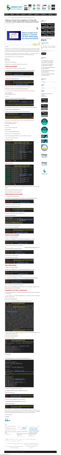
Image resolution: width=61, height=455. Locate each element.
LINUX (17, 14)
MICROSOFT (23, 14)
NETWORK (30, 14)
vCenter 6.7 (20, 439)
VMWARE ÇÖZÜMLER (33, 439)
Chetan (5, 454)
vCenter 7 (24, 439)
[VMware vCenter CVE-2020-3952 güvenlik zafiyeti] (10, 428)
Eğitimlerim (43, 14)
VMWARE (12, 14)
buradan (28, 54)
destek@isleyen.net (44, 96)
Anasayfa (6, 14)
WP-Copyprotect (8, 454)
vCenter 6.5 (16, 439)
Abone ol (43, 53)
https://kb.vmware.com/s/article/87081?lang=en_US (27, 412)
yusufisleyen (12, 23)
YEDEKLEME (36, 14)
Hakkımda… (51, 14)
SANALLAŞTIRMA (11, 439)
